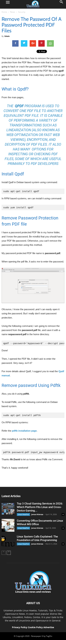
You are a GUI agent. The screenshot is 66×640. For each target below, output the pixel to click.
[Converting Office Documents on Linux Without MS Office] (8, 525)
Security (21, 12)
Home (4, 12)
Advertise (48, 627)
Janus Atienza (37, 514)
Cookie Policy (35, 627)
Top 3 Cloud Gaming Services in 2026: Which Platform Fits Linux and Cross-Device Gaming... (40, 507)
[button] (61, 4)
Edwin (7, 36)
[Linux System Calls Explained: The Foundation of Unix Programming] (8, 541)
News (12, 12)
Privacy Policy (19, 627)
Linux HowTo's (23, 514)
